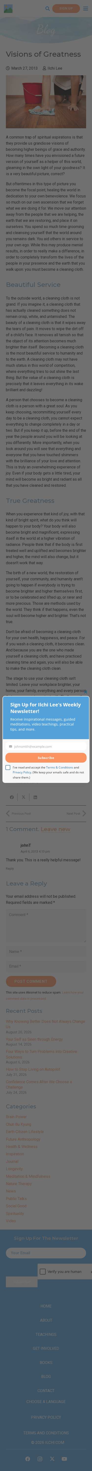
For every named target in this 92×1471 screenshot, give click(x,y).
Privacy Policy (22, 772)
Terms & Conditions (59, 767)
